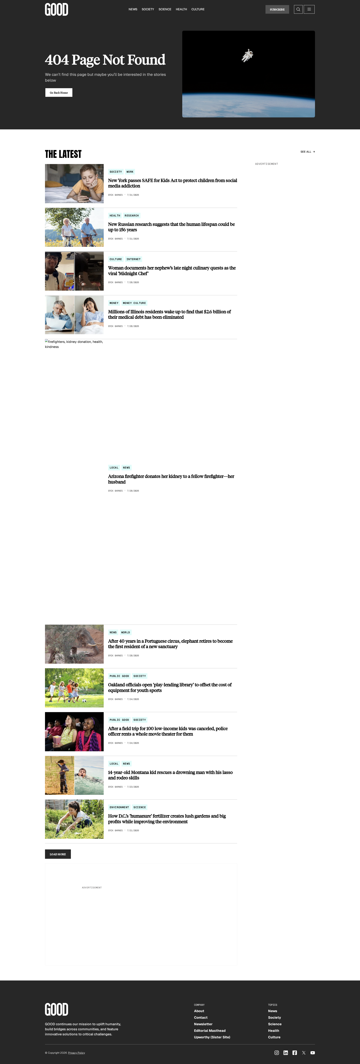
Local (114, 467)
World (125, 632)
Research (132, 215)
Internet (134, 259)
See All (306, 151)
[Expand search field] (298, 9)
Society (148, 9)
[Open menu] (309, 9)
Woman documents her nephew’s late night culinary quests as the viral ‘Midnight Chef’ (172, 270)
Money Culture (134, 303)
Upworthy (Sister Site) (212, 1037)
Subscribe (277, 9)
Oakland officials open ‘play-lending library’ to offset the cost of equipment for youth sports (170, 687)
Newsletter (203, 1024)
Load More (58, 854)
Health (181, 9)
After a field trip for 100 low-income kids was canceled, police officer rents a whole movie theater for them (168, 731)
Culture (198, 9)
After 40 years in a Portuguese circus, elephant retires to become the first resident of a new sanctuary (170, 643)
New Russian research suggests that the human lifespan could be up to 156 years (171, 226)
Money (114, 303)
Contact (201, 1017)
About (199, 1011)
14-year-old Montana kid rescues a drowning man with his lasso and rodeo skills (170, 774)
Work (130, 171)
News (133, 9)
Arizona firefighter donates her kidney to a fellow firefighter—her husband (171, 478)
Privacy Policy (76, 1052)
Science (165, 9)
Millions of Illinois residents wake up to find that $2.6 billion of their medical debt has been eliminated (169, 314)
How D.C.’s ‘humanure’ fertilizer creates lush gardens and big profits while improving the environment (167, 818)
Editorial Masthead (210, 1030)
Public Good (119, 676)
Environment (119, 807)
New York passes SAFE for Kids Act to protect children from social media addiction (172, 183)
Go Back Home (59, 92)
